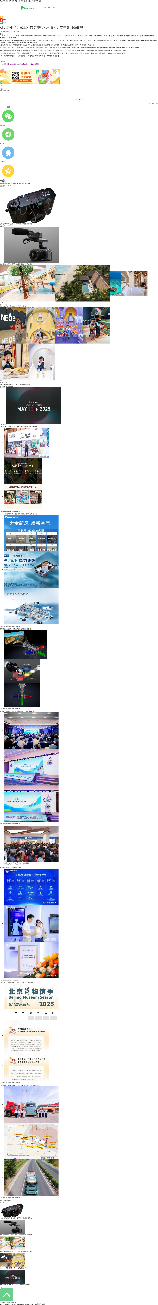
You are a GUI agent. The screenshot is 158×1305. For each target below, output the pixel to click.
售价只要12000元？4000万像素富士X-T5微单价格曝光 (21, 64)
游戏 (13, 1)
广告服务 (8, 1302)
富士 (19, 36)
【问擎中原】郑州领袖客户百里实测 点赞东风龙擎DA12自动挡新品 (19, 1085)
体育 (10, 1)
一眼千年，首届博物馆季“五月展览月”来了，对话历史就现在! (17, 982)
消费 (33, 1)
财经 (27, 1)
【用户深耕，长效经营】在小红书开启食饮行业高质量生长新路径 (18, 426)
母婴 (21, 1)
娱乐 (7, 1)
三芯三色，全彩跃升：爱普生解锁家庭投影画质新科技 (15, 629)
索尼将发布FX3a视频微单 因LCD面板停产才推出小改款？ (16, 224)
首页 (1, 1)
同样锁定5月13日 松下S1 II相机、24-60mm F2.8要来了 (16, 384)
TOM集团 (2, 1302)
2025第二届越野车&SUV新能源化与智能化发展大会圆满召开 (17, 711)
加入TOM (14, 1302)
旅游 (16, 1)
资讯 (4, 1)
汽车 (36, 1)
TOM (1, 511)
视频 (24, 1)
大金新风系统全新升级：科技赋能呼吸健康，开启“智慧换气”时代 (18, 514)
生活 (19, 1)
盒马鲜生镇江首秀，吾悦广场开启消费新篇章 (16, 863)
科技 (39, 1)
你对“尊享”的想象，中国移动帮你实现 (10, 867)
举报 (1, 89)
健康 (30, 1)
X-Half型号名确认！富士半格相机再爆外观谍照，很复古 (16, 183)
